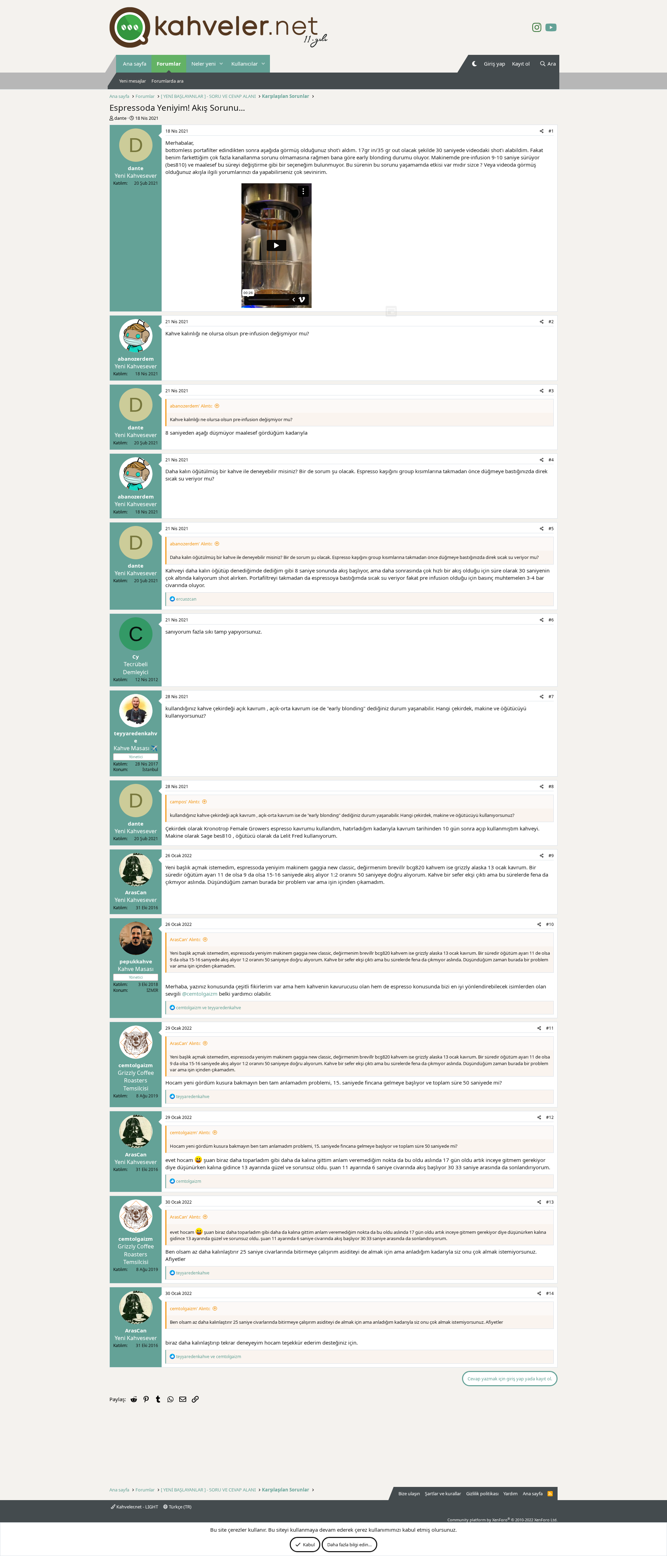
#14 (550, 1293)
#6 (551, 620)
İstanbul (150, 769)
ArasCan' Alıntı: (185, 939)
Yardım (510, 1493)
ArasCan (136, 892)
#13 (550, 1202)
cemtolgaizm (135, 1065)
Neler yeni (203, 63)
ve (208, 1008)
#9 (551, 856)
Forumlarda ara (167, 81)
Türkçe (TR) (179, 1507)
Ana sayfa (134, 63)
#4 (551, 460)
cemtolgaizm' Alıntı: (190, 1132)
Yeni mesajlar (132, 81)
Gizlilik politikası (482, 1493)
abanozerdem (136, 358)
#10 (550, 924)
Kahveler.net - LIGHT (136, 1507)
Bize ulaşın (409, 1493)
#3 (551, 391)
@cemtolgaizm (199, 993)
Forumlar (169, 63)
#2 (551, 322)
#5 (551, 529)
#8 (551, 786)
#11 (550, 1028)
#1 (551, 131)
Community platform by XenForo (502, 1519)
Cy (135, 656)
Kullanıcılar (244, 63)
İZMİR (152, 990)
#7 (551, 697)
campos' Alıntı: (185, 801)
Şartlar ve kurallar (443, 1493)
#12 (550, 1117)
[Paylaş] (541, 131)
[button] (221, 64)
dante (120, 118)
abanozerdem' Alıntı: (191, 406)
